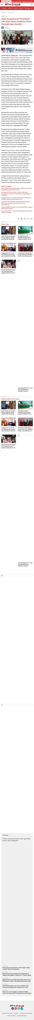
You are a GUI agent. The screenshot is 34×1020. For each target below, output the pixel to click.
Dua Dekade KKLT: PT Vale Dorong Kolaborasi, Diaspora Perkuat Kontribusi (16, 211)
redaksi (6, 27)
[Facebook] (12, 1008)
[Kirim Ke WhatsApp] (31, 219)
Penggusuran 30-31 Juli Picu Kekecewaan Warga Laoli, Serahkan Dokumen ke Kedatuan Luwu (16, 198)
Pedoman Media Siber (26, 1013)
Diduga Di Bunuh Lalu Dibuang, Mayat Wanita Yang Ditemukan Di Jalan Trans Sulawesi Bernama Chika (16, 980)
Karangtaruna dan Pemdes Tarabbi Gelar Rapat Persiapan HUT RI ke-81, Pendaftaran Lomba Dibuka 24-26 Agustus (16, 193)
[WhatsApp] (18, 1008)
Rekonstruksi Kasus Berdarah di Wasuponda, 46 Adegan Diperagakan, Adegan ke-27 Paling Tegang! (16, 974)
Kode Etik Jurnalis (7, 1013)
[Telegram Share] (28, 219)
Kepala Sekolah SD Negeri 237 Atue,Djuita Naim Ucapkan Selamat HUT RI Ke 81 (17, 207)
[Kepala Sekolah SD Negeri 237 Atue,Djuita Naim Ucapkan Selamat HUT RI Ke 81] (8, 264)
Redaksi (16, 1013)
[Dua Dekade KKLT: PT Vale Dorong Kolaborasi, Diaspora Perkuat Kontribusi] (25, 323)
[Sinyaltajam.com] (12, 4)
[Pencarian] (32, 4)
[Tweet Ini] (21, 219)
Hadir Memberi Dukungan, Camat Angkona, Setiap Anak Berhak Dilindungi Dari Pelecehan (16, 189)
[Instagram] (15, 1008)
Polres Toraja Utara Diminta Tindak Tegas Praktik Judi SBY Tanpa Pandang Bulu (16, 968)
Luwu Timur (4, 16)
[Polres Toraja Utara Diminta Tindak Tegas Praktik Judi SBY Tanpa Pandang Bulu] (17, 901)
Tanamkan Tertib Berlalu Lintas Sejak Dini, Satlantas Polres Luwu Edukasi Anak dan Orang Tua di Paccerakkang (15, 203)
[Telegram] (21, 1008)
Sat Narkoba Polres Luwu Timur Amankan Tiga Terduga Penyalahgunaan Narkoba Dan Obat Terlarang (15, 986)
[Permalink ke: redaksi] (2, 27)
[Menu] (2, 4)
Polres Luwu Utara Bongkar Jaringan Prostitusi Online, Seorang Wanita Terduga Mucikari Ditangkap (16, 992)
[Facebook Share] (18, 219)
